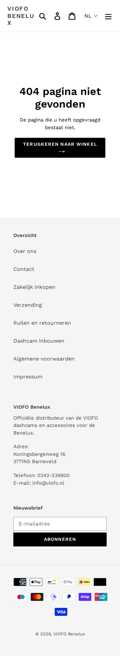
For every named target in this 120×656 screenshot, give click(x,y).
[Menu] (108, 15)
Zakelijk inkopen (34, 287)
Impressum (27, 376)
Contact (23, 269)
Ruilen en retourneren (42, 323)
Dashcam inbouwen (38, 341)
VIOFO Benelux (69, 633)
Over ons (24, 251)
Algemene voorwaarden (44, 359)
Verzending (27, 305)
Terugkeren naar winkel (60, 144)
